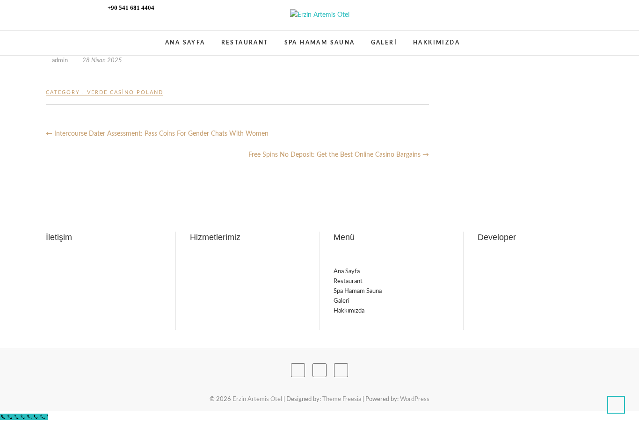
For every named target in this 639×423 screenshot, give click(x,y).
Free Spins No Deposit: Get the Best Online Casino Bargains (338, 155)
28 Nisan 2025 (101, 61)
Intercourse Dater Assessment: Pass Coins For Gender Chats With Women (157, 134)
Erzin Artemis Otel (91, 38)
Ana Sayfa (185, 42)
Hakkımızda (436, 42)
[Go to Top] (616, 405)
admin (60, 61)
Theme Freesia (341, 399)
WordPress (414, 399)
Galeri (384, 42)
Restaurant (245, 42)
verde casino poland (125, 92)
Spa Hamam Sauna (319, 42)
